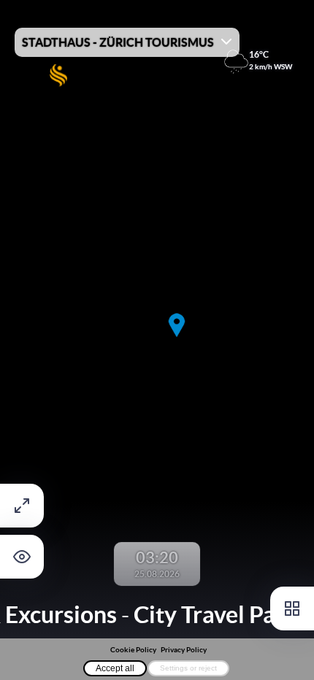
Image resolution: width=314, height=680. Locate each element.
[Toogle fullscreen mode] (22, 506)
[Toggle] (292, 608)
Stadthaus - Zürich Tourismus (118, 42)
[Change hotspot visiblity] (22, 557)
